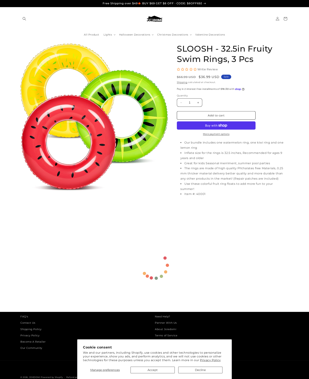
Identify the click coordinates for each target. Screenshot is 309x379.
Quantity (182, 95)
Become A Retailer (33, 341)
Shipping (182, 82)
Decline (200, 370)
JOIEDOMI (34, 377)
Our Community (31, 348)
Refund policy (73, 377)
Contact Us (27, 323)
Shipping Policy (31, 329)
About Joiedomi (165, 329)
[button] (24, 19)
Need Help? (162, 316)
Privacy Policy (210, 360)
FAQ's (24, 316)
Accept (153, 370)
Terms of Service (166, 335)
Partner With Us (166, 323)
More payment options (216, 134)
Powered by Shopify (52, 377)
